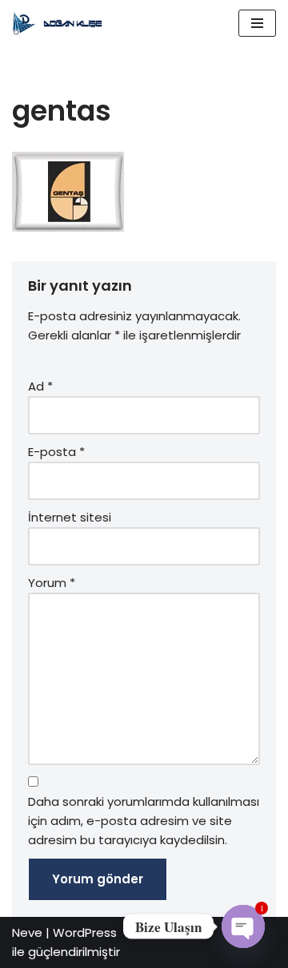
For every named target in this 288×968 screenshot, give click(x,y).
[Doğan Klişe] (60, 23)
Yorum (51, 582)
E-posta (56, 451)
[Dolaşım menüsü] (257, 23)
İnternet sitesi (69, 517)
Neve (27, 932)
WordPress (85, 932)
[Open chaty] (243, 926)
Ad (40, 386)
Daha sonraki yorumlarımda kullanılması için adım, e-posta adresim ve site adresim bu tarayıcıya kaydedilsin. (143, 820)
